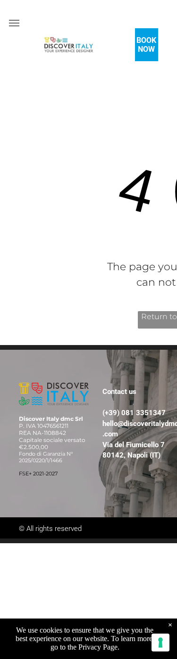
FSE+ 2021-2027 (38, 473)
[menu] (14, 23)
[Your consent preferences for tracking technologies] (160, 642)
